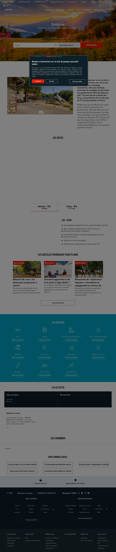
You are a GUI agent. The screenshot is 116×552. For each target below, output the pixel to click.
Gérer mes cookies (77, 81)
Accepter (38, 81)
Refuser (51, 81)
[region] (58, 70)
